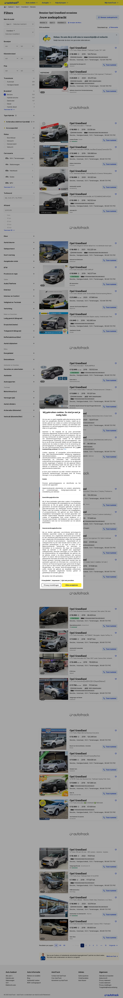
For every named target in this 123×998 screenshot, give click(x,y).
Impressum (56, 580)
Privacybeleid (46, 580)
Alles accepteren (71, 585)
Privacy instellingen (51, 585)
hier (65, 449)
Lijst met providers (67, 580)
